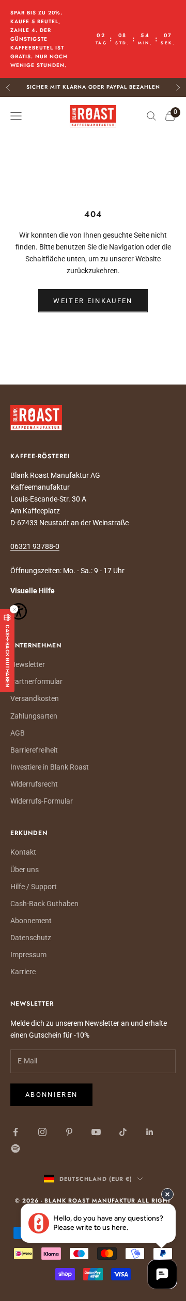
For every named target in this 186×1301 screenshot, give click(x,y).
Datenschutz (30, 937)
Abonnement (31, 920)
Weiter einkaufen (92, 301)
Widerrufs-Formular (41, 801)
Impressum (28, 954)
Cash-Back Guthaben (44, 903)
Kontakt (23, 852)
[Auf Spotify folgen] (15, 1148)
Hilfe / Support (33, 886)
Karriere (23, 972)
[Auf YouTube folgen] (96, 1132)
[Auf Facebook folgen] (15, 1132)
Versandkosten (34, 698)
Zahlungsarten (33, 716)
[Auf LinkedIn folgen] (150, 1132)
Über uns (24, 869)
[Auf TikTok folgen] (123, 1132)
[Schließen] (14, 609)
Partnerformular (36, 681)
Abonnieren (51, 1094)
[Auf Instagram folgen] (42, 1132)
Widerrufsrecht (34, 784)
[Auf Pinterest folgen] (69, 1132)
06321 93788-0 (34, 546)
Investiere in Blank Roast (49, 767)
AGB (17, 733)
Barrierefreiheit (34, 750)
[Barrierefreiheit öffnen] (93, 611)
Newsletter (27, 664)
